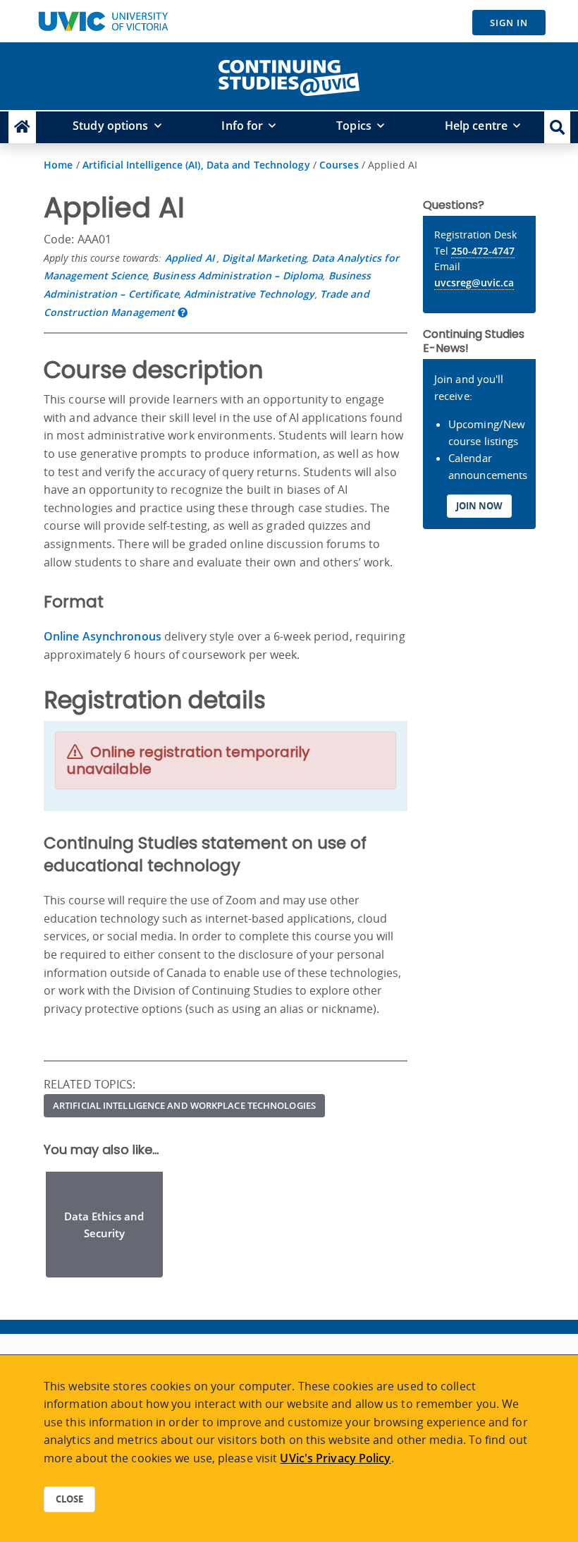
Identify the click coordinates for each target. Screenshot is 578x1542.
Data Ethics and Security (104, 1224)
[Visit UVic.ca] (103, 21)
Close (69, 1499)
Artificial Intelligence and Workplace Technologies (184, 1105)
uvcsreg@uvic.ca (474, 282)
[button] (557, 127)
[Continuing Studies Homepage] (22, 127)
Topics (353, 125)
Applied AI (191, 258)
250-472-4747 (483, 250)
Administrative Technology (249, 293)
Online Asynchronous (102, 636)
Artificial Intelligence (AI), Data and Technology (196, 164)
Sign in (509, 22)
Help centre (476, 125)
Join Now (479, 505)
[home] (289, 75)
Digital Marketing (264, 258)
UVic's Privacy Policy (335, 1458)
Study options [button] (110, 125)
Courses (339, 164)
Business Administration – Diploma (237, 275)
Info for (242, 125)
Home (58, 164)
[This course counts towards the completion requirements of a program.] (182, 312)
